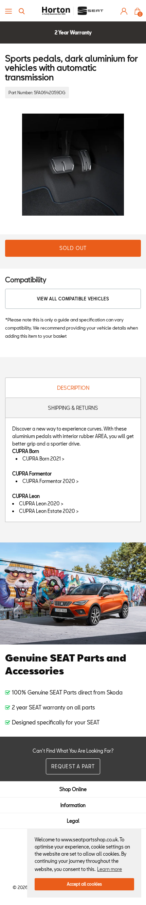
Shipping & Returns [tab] (73, 408)
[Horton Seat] (72, 10)
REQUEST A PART (73, 766)
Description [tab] (73, 388)
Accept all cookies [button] (84, 884)
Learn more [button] (109, 869)
